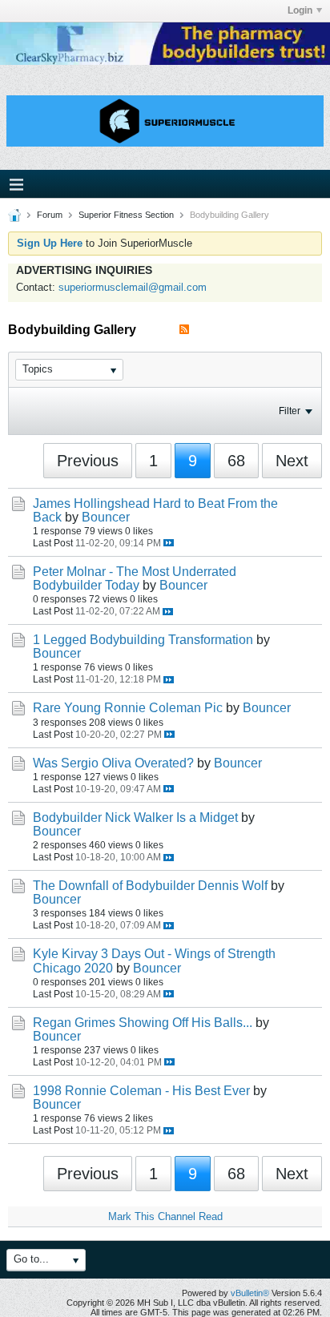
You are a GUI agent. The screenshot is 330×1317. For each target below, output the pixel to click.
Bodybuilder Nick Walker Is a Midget (135, 817)
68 (236, 460)
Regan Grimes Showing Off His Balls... (142, 1022)
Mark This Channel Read (165, 1216)
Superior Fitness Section (126, 215)
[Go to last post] (168, 542)
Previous (88, 460)
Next (292, 460)
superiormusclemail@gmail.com (132, 287)
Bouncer (106, 517)
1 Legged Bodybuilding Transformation (143, 639)
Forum (49, 215)
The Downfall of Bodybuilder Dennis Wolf (150, 885)
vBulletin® (250, 1293)
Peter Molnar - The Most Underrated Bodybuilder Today (134, 578)
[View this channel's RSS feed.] (184, 329)
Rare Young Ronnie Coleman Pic (128, 708)
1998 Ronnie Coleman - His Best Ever (141, 1091)
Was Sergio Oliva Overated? (113, 763)
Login (300, 10)
